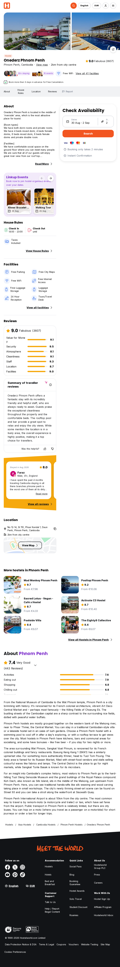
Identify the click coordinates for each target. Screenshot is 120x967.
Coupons (61, 944)
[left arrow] (42, 178)
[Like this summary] (45, 449)
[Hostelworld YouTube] (7, 874)
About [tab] (7, 91)
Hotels (48, 874)
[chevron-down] (35, 665)
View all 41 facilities (87, 73)
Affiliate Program (102, 907)
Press (97, 874)
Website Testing (89, 944)
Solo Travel (76, 899)
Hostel (8, 56)
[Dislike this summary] (52, 449)
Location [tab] (36, 91)
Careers (98, 882)
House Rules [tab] (21, 91)
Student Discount (79, 907)
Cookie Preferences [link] (15, 952)
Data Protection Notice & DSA (20, 944)
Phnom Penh (12, 64)
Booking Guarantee (75, 883)
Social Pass (76, 866)
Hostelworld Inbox (103, 915)
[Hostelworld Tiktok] (22, 874)
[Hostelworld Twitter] (15, 867)
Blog (72, 874)
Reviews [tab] (52, 91)
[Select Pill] (73, 5)
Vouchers (74, 944)
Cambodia (27, 64)
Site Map (105, 944)
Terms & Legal (46, 944)
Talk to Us (50, 902)
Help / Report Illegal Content (52, 910)
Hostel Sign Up (102, 899)
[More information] (50, 385)
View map (42, 64)
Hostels (49, 866)
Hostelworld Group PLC (100, 866)
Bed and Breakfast (50, 883)
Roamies (74, 915)
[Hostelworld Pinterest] (15, 874)
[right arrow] (51, 178)
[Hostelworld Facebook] (7, 867)
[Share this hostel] (113, 49)
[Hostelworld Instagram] (22, 867)
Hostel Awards (77, 891)
